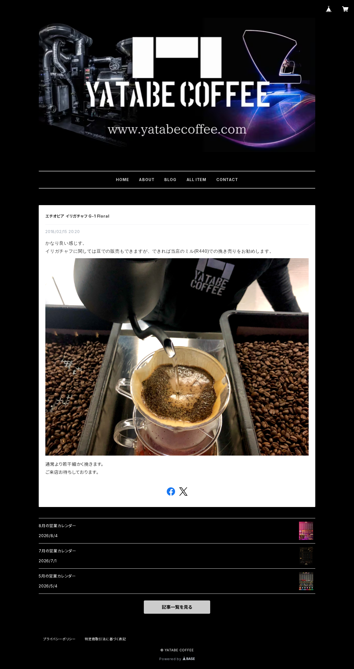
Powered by (171, 659)
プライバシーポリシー (59, 639)
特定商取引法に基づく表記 (105, 639)
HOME (122, 179)
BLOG (170, 179)
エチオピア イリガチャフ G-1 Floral (77, 216)
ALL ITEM (196, 179)
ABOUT (146, 179)
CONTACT (227, 179)
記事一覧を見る (177, 607)
